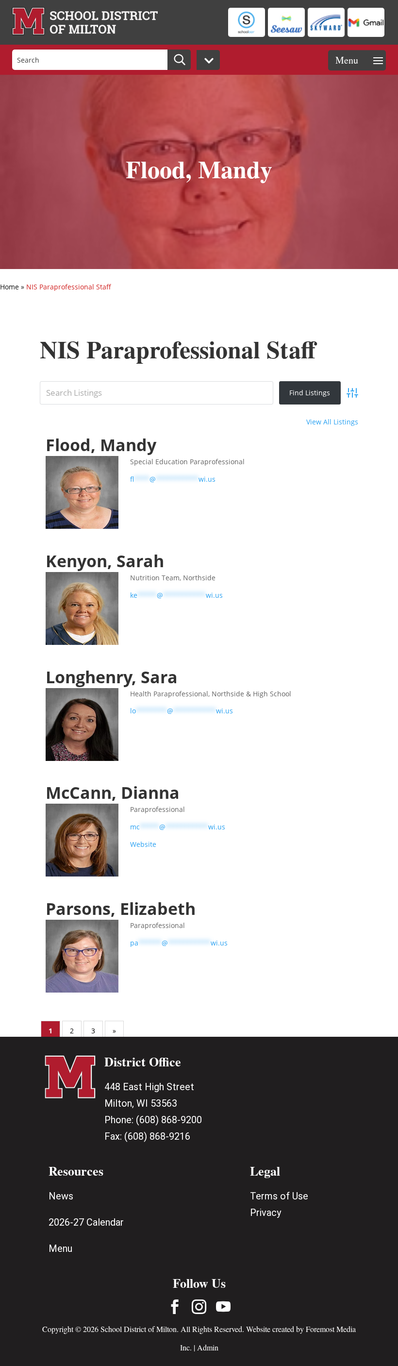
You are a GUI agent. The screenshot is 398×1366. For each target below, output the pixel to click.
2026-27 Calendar (86, 1222)
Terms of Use (279, 1196)
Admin (207, 1347)
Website (143, 844)
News (61, 1196)
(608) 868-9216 (157, 1136)
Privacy (265, 1212)
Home (9, 286)
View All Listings (332, 421)
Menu (60, 1248)
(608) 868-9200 (169, 1120)
